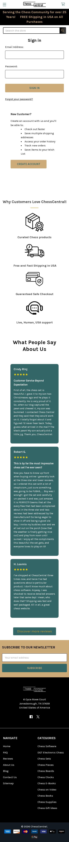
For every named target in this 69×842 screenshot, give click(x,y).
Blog (6, 771)
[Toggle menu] (4, 4)
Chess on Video (47, 789)
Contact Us (10, 777)
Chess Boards (46, 771)
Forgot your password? (19, 99)
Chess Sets (44, 758)
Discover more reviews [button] (34, 631)
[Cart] (64, 4)
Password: (11, 66)
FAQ (5, 752)
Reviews (8, 758)
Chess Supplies (47, 801)
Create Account (28, 164)
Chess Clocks (46, 777)
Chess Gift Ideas (47, 808)
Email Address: (14, 46)
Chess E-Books (47, 783)
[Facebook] (31, 717)
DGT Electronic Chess (51, 752)
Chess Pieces (46, 764)
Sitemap (8, 783)
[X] (38, 717)
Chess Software (47, 746)
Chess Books (45, 795)
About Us (8, 764)
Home (6, 746)
